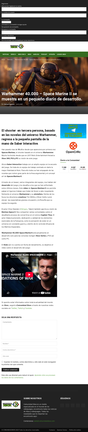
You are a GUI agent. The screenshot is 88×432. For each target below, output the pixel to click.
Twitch (21, 308)
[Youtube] (83, 405)
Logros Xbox (61, 54)
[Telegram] (33, 122)
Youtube (28, 308)
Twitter (14, 308)
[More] (39, 122)
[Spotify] (72, 405)
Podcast (44, 54)
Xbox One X (22, 54)
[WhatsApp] (28, 122)
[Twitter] (23, 122)
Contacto (52, 430)
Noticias (6, 54)
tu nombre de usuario (8, 12)
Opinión (52, 54)
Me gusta (64, 167)
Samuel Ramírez (9, 104)
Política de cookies (75, 430)
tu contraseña (6, 20)
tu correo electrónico (8, 35)
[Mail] (67, 405)
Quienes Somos (62, 430)
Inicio (3, 59)
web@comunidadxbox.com (44, 421)
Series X (13, 54)
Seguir (73, 167)
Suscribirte (83, 167)
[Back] (2, 1)
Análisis (36, 54)
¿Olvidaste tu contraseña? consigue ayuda (14, 24)
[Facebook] (18, 122)
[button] (83, 54)
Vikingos (23, 209)
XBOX (29, 54)
